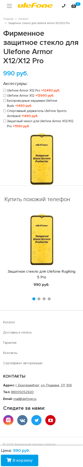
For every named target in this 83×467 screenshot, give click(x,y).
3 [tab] (44, 298)
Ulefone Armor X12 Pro (33, 90)
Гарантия (9, 342)
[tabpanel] (41, 250)
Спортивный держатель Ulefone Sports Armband (37, 113)
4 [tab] (49, 298)
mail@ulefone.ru (24, 399)
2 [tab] (38, 298)
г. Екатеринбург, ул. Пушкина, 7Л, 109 (44, 385)
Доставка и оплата (17, 332)
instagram (8, 420)
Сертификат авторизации (22, 363)
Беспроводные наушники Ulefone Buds (32, 103)
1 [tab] (33, 298)
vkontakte (22, 420)
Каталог (9, 322)
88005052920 (22, 392)
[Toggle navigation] (9, 6)
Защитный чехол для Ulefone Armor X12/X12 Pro (40, 123)
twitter (36, 420)
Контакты (10, 353)
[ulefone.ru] (35, 6)
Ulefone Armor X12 (30, 95)
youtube (50, 420)
